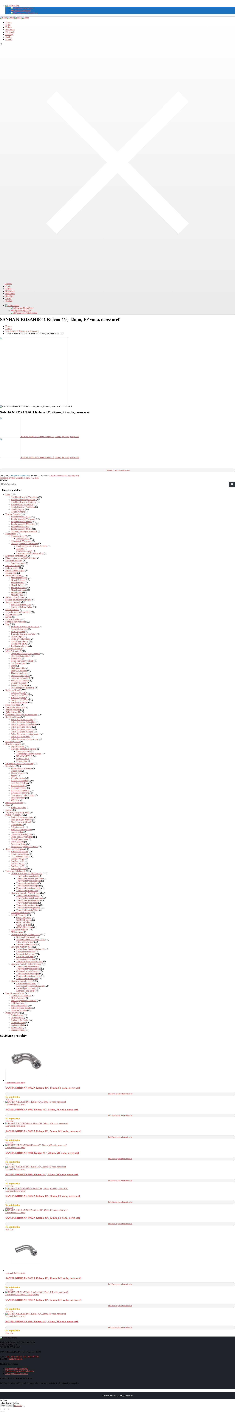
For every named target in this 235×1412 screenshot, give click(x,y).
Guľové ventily (12, 568)
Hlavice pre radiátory (20, 854)
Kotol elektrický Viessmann (23, 507)
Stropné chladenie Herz (21, 604)
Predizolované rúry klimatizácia (29, 553)
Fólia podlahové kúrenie (21, 829)
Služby (8, 37)
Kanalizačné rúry (18, 785)
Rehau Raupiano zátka (20, 736)
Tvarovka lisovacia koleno (27, 876)
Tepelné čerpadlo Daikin (21, 521)
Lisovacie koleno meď (25, 954)
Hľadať (3, 480)
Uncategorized (73, 476)
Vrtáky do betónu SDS (20, 678)
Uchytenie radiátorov (20, 856)
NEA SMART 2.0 (24, 756)
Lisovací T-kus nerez (25, 991)
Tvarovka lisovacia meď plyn (23, 634)
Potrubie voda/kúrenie (14, 993)
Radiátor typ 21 (17, 861)
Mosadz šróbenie (18, 580)
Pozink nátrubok (18, 1030)
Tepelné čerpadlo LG (20, 526)
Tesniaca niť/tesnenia (20, 680)
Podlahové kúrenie (13, 815)
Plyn (7, 624)
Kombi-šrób (16, 658)
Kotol (7, 495)
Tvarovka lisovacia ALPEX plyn (25, 626)
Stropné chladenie (13, 602)
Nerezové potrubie (19, 1010)
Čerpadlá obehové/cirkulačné (17, 612)
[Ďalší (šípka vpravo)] (4, 1411)
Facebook (4, 478)
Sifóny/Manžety (18, 798)
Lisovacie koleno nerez (58, 476)
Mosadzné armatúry (13, 561)
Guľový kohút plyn (19, 629)
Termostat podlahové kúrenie (28, 754)
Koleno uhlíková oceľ (25, 937)
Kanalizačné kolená (19, 783)
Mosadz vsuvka (17, 582)
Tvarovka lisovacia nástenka (28, 881)
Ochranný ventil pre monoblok (24, 531)
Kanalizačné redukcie (20, 790)
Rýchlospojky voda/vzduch (22, 688)
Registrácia (10, 30)
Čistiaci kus (16, 771)
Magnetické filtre (12, 705)
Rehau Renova (17, 842)
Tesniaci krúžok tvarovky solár (29, 961)
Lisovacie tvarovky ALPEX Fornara (26, 873)
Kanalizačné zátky (19, 788)
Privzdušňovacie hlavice (21, 768)
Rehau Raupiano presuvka (22, 729)
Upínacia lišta (17, 824)
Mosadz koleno (17, 585)
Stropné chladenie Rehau (21, 607)
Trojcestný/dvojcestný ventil (17, 812)
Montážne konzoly (24, 551)
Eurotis (8, 617)
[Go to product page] (120, 1061)
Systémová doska (18, 844)
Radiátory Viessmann (14, 849)
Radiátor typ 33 (17, 866)
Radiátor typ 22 (17, 864)
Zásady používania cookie (16, 1373)
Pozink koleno (17, 1015)
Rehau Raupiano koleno (21, 727)
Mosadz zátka (17, 592)
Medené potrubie (18, 998)
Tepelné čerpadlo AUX (21, 517)
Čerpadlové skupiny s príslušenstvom (21, 714)
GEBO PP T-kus (23, 925)
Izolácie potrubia (12, 710)
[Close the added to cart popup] (24, 1406)
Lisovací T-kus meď (25, 956)
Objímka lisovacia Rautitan (28, 971)
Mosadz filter (11, 573)
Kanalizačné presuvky (20, 793)
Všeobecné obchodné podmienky (19, 1371)
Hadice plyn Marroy (19, 641)
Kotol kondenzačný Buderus (23, 499)
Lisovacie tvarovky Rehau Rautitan (26, 964)
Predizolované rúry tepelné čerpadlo (31, 546)
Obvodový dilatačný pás (21, 834)
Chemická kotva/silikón (21, 656)
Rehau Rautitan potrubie (21, 1008)
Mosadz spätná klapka (14, 570)
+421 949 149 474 (14, 1356)
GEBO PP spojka (23, 917)
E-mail (35, 478)
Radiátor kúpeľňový (19, 851)
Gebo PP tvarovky (19, 915)
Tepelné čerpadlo (12, 514)
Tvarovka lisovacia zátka (27, 883)
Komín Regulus (17, 509)
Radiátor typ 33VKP (20, 700)
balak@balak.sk (15, 1359)
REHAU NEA (22, 758)
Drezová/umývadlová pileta (23, 795)
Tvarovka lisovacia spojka (27, 886)
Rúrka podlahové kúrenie (22, 837)
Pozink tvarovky (12, 1013)
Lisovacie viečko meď (25, 952)
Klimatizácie (10, 534)
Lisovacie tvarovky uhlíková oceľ (25, 934)
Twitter (12, 478)
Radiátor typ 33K (18, 697)
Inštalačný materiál (13, 651)
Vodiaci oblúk (17, 832)
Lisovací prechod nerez (26, 988)
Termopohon (21, 761)
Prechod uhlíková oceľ (26, 944)
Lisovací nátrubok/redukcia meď (30, 949)
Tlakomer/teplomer (19, 673)
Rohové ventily (12, 614)
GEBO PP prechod (24, 927)
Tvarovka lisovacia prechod (28, 888)
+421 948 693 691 (31, 1356)
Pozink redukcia (18, 1025)
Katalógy (9, 34)
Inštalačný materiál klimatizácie (24, 543)
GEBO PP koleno (24, 920)
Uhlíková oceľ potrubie (21, 996)
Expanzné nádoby (13, 619)
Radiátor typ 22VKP (20, 695)
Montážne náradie (13, 565)
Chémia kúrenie (12, 609)
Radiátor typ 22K (18, 692)
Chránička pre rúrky (19, 839)
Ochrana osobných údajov (16, 1368)
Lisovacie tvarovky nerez (22, 981)
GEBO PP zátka (23, 922)
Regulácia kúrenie (13, 744)
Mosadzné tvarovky (13, 575)
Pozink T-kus (16, 1027)
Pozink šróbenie (18, 1022)
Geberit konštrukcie (13, 648)
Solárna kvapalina (18, 807)
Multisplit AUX (23, 539)
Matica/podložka (18, 668)
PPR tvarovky (17, 932)
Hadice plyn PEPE (19, 644)
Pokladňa (18, 1405)
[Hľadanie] (232, 484)
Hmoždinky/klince (19, 663)
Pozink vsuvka (17, 1018)
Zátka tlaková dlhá (13, 712)
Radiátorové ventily (19, 702)
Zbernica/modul (23, 751)
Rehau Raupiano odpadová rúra (24, 739)
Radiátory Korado (13, 690)
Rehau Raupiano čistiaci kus (23, 722)
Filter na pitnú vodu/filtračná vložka (20, 558)
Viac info (9, 1099)
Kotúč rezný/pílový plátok (22, 661)
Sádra (13, 666)
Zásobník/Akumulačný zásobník (19, 763)
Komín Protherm (18, 512)
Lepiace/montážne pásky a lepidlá (25, 653)
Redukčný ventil (18, 563)
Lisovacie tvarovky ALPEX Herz (25, 893)
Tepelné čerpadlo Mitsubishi (23, 524)
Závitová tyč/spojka (19, 685)
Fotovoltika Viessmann (15, 707)
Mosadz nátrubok (18, 590)
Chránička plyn (17, 636)
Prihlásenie (10, 32)
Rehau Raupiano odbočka (22, 719)
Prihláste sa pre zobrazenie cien (118, 470)
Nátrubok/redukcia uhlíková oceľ (30, 939)
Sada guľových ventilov (21, 820)
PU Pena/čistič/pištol (20, 675)
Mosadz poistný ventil (14, 597)
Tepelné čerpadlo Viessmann (23, 519)
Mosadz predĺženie (19, 578)
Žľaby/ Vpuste (17, 773)
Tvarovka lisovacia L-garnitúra (29, 878)
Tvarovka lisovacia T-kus (27, 890)
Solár (7, 805)
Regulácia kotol (17, 746)
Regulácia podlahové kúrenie (23, 749)
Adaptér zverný (17, 827)
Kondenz (20, 548)
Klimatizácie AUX (19, 536)
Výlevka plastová (18, 778)
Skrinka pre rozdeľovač (21, 822)
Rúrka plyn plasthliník (20, 639)
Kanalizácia (10, 766)
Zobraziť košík (7, 1406)
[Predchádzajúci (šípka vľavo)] (1, 1411)
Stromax (9, 810)
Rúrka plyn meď (18, 631)
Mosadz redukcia (18, 587)
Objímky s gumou (18, 683)
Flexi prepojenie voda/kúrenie (23, 1000)
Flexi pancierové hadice (15, 622)
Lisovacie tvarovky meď (21, 947)
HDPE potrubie (17, 1003)
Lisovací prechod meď (26, 959)
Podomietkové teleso (14, 802)
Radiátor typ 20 (17, 859)
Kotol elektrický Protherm (22, 504)
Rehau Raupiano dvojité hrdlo (24, 724)
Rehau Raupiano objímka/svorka (25, 734)
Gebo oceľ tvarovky (19, 930)
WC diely (15, 800)
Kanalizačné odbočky (20, 780)
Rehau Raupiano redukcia (22, 732)
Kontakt (8, 39)
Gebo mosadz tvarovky (21, 912)
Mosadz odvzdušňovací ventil (18, 600)
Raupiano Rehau (12, 717)
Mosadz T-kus (17, 595)
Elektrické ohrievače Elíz (16, 556)
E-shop (8, 27)
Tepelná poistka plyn (20, 646)
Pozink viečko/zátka (19, 1020)
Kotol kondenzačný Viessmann (24, 497)
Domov (8, 22)
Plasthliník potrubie (19, 1005)
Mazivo (14, 776)
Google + (28, 478)
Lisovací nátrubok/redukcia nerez (30, 986)
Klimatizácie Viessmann (21, 541)
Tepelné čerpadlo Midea (21, 529)
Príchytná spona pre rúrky (22, 817)
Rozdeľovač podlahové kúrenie (24, 846)
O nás (7, 25)
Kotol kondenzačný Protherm (23, 502)
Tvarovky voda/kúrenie (15, 871)
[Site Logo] (14, 18)
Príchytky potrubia (19, 670)
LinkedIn (20, 478)
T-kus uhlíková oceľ (25, 942)
